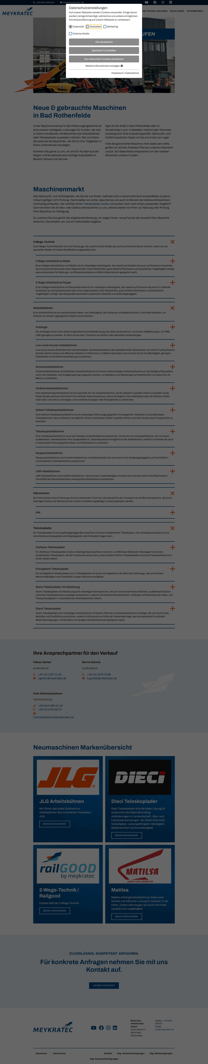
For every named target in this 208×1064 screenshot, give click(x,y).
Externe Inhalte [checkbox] (81, 33)
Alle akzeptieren (104, 42)
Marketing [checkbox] (112, 26)
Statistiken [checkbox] (95, 26)
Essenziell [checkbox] (78, 26)
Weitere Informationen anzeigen (102, 66)
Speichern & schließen (104, 50)
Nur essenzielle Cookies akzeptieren (104, 59)
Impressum (117, 73)
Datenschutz (132, 73)
